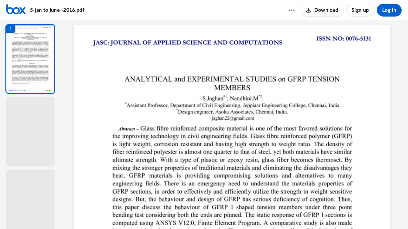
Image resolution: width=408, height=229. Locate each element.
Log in (389, 10)
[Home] (16, 10)
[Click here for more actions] (291, 10)
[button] (30, 59)
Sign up (360, 10)
